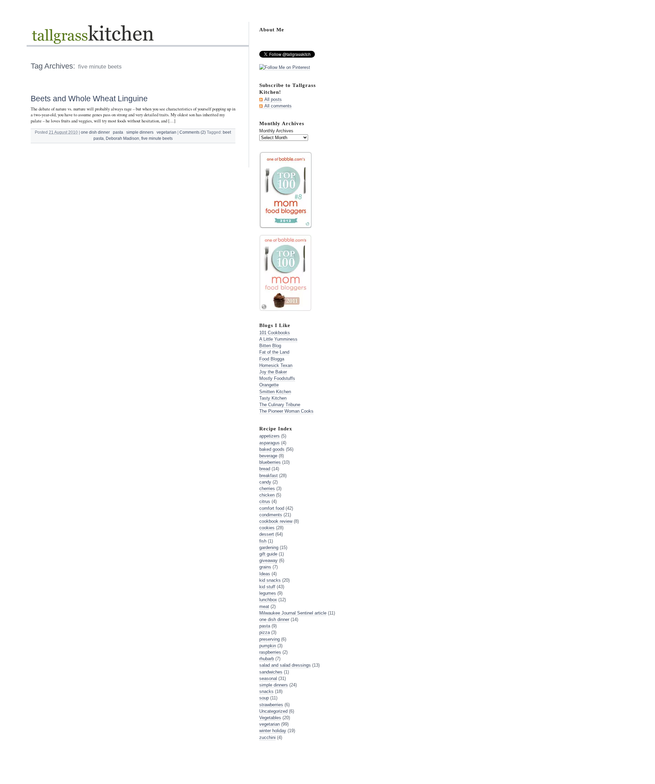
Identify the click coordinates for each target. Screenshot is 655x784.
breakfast (268, 475)
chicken (267, 495)
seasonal (268, 678)
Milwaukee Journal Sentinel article (292, 613)
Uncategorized (273, 711)
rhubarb (266, 658)
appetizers (269, 436)
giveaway (268, 560)
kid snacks (270, 580)
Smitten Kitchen (275, 391)
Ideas (264, 573)
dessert (266, 534)
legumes (267, 593)
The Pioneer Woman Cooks (286, 411)
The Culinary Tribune (279, 404)
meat (264, 606)
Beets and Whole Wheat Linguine (89, 98)
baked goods (272, 449)
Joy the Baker (273, 371)
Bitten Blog (270, 345)
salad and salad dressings (285, 665)
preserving (269, 639)
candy (265, 482)
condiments (270, 514)
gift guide (268, 554)
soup (264, 697)
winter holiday (272, 730)
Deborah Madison (122, 138)
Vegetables (270, 717)
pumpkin (267, 645)
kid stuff (267, 586)
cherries (267, 488)
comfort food (271, 508)
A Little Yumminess (278, 339)
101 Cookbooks (274, 332)
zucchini (267, 737)
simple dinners (140, 132)
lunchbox (268, 599)
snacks (266, 691)
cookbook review (275, 521)
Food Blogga (271, 358)
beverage (268, 455)
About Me (271, 29)
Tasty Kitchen (273, 398)
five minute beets (157, 138)
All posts (273, 99)
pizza (264, 632)
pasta (118, 132)
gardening (268, 547)
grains (265, 566)
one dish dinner (95, 132)
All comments (278, 105)
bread (264, 468)
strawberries (271, 704)
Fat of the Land (274, 352)
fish (262, 541)
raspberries (270, 652)
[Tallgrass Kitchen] (92, 38)
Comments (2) (192, 132)
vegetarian (166, 132)
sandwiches (270, 672)
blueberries (270, 462)
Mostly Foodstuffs (277, 378)
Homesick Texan (275, 365)
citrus (264, 501)
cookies (267, 527)
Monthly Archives (276, 130)
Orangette (269, 384)
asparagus (269, 442)
